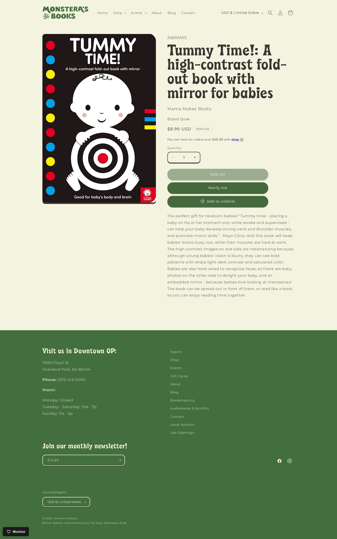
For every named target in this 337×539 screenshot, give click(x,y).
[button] (119, 13)
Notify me (217, 188)
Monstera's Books (66, 518)
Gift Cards (179, 376)
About (175, 384)
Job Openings (182, 433)
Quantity (174, 148)
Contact (177, 417)
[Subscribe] (119, 460)
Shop (174, 360)
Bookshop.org (182, 400)
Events (176, 368)
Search (176, 352)
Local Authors (182, 425)
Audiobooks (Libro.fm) (189, 408)
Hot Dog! (96, 523)
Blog (174, 392)
